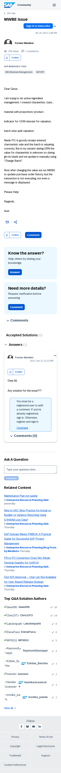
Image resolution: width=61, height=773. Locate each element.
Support (45, 755)
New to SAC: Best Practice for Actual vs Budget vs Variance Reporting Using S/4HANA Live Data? (27, 515)
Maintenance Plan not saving (20, 495)
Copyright (15, 746)
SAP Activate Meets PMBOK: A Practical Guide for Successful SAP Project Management (27, 539)
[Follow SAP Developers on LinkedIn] (39, 726)
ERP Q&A (11, 13)
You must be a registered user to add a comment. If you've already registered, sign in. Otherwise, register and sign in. (30, 411)
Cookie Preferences (15, 764)
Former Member (24, 43)
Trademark (15, 755)
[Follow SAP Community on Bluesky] (27, 726)
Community (24, 5)
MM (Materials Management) (18, 72)
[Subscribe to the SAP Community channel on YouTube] (33, 726)
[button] (6, 58)
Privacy (15, 737)
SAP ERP (40, 72)
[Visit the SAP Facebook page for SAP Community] (21, 726)
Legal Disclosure (46, 746)
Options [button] (54, 26)
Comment (33, 235)
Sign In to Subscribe (38, 26)
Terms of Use (46, 737)
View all (8, 708)
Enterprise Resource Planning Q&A (27, 500)
